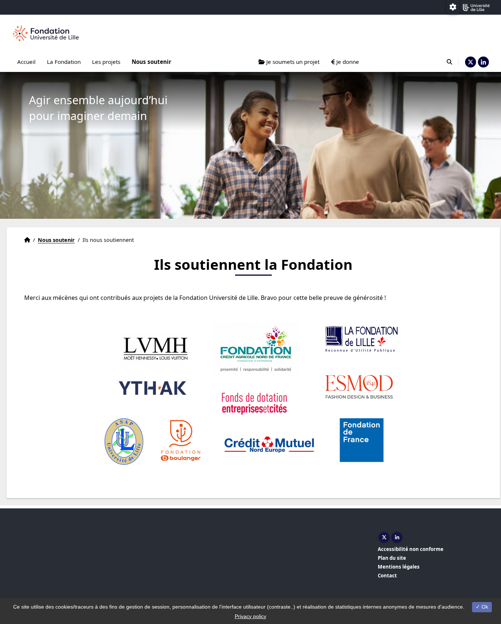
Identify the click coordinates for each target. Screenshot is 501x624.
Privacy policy (250, 616)
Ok (484, 607)
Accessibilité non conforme (410, 549)
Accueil (26, 61)
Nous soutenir (151, 61)
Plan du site (392, 558)
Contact (387, 575)
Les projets (106, 61)
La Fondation (64, 61)
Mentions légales (399, 566)
